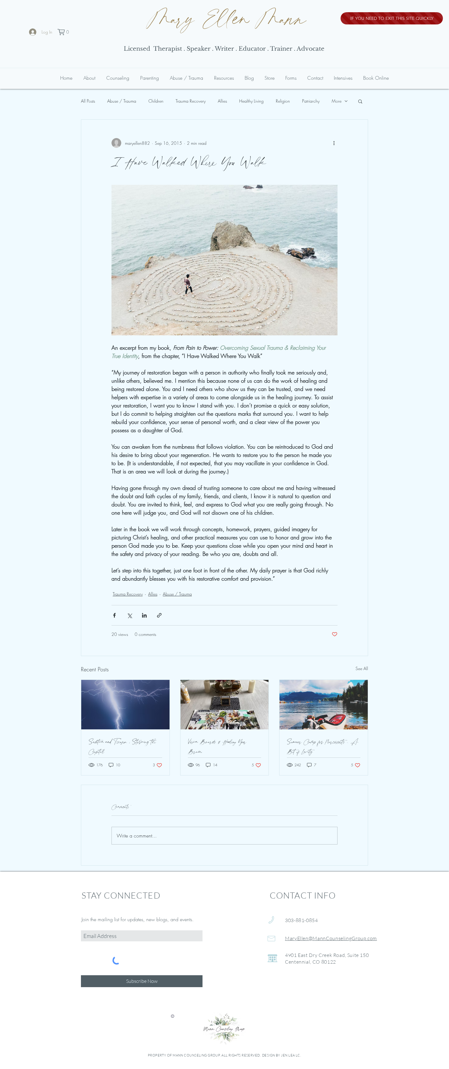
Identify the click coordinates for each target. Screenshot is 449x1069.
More (336, 101)
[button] (64, 32)
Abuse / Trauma (121, 101)
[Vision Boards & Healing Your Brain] (225, 704)
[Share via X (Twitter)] (129, 615)
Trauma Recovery (191, 101)
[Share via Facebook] (114, 615)
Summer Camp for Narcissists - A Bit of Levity (322, 747)
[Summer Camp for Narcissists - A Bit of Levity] (323, 704)
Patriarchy (310, 101)
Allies (222, 101)
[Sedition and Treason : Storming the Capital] (125, 704)
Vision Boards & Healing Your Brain (217, 747)
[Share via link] (159, 615)
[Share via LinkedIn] (144, 615)
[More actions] (334, 143)
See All (362, 668)
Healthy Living (251, 101)
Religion (283, 101)
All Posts (88, 101)
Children (155, 101)
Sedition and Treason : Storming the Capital (122, 747)
